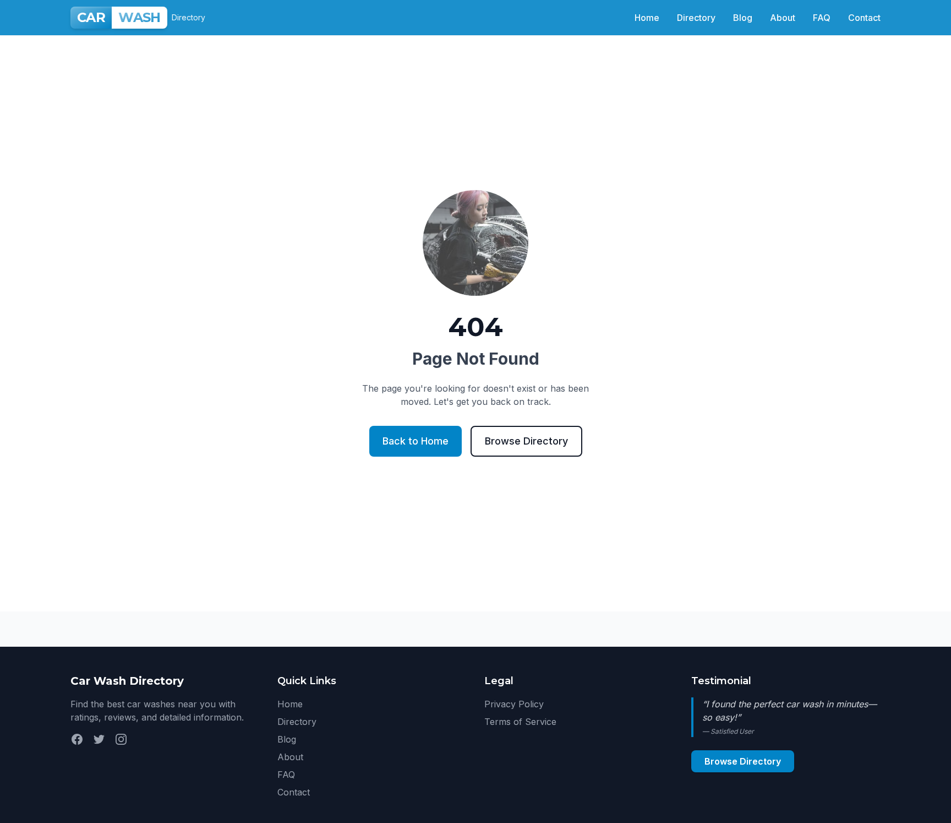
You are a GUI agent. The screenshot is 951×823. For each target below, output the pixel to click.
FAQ (821, 17)
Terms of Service (520, 721)
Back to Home (415, 441)
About (782, 17)
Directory (696, 17)
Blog (742, 17)
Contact (864, 17)
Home (647, 17)
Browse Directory (526, 441)
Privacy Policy (514, 704)
